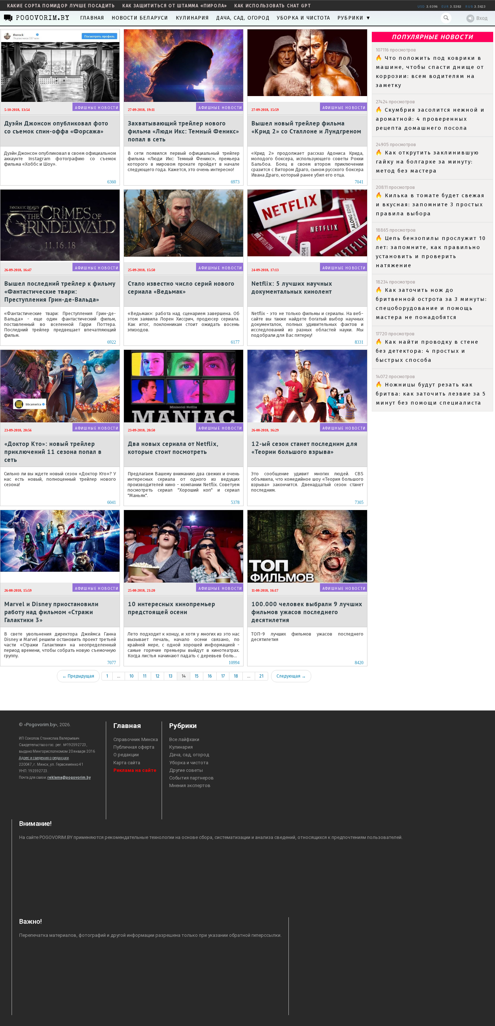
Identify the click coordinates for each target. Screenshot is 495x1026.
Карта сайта (126, 762)
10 (131, 676)
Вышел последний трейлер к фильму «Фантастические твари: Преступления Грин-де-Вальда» (59, 291)
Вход (482, 18)
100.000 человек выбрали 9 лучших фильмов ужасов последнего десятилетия (306, 612)
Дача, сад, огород (242, 18)
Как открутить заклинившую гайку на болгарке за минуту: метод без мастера (427, 161)
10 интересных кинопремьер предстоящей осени (171, 608)
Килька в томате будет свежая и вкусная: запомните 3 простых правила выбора (430, 204)
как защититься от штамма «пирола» (174, 5)
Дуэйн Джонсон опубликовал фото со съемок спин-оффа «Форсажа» (56, 127)
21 (261, 676)
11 (144, 676)
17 (223, 676)
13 (170, 676)
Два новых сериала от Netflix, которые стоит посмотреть (173, 448)
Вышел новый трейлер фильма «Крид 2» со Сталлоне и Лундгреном (306, 127)
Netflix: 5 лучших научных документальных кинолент (291, 287)
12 (157, 676)
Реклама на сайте (134, 770)
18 (236, 676)
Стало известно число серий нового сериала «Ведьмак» (181, 287)
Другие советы (186, 770)
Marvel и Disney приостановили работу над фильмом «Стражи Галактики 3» (51, 612)
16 (210, 676)
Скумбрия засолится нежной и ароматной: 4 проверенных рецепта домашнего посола (430, 119)
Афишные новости (96, 108)
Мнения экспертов (190, 785)
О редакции (126, 754)
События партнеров (191, 778)
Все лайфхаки (184, 739)
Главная (92, 18)
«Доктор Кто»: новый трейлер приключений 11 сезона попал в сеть (53, 451)
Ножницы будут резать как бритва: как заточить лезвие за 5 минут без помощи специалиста (431, 393)
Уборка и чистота (303, 18)
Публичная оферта (133, 747)
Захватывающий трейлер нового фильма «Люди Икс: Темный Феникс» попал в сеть (183, 131)
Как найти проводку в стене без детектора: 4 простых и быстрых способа (427, 351)
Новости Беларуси (140, 18)
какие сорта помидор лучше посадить (61, 5)
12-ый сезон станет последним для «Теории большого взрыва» (304, 448)
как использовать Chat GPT (272, 5)
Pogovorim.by (40, 724)
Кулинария (192, 18)
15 (197, 676)
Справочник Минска (135, 739)
